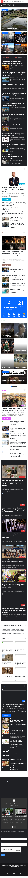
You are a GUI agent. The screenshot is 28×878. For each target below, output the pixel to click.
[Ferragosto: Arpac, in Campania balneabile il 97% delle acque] (5, 291)
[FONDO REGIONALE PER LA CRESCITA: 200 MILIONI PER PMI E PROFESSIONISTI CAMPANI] (5, 224)
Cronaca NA (4, 33)
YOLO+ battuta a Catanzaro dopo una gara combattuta (7, 352)
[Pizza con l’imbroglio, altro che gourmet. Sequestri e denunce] (5, 731)
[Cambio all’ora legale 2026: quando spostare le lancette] (5, 139)
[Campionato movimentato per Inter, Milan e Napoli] (5, 119)
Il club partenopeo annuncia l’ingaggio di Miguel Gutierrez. (20, 352)
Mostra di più (14, 679)
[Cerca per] (26, 5)
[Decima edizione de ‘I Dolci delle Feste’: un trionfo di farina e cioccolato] (5, 720)
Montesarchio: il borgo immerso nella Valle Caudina (20, 664)
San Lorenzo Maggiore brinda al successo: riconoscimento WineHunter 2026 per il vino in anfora (12, 483)
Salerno (24, 868)
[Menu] (1, 5)
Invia (3, 855)
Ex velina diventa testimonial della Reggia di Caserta (17, 278)
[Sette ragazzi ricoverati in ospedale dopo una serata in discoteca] (7, 37)
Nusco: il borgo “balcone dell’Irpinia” (7, 675)
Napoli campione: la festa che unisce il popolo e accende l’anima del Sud (20, 368)
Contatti (14, 870)
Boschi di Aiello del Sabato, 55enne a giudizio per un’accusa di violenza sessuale (14, 610)
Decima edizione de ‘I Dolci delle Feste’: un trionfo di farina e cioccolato (17, 720)
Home (3, 868)
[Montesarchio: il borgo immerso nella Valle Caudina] (20, 657)
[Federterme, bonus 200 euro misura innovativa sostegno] (5, 285)
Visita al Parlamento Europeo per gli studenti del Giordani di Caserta (14, 409)
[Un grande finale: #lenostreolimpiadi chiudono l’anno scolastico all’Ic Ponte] (5, 442)
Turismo (4, 233)
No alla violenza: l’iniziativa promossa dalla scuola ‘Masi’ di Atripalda (18, 423)
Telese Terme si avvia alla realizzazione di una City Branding (17, 269)
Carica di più (14, 619)
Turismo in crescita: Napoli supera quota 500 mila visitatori (7, 53)
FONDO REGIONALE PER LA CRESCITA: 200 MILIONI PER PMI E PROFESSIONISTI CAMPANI (17, 225)
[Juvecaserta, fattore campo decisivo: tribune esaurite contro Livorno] (7, 330)
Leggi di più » (7, 199)
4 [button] (14, 386)
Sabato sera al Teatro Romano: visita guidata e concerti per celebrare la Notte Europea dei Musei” (12, 254)
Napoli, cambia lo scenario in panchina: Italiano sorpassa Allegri (14, 94)
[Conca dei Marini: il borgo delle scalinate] (20, 670)
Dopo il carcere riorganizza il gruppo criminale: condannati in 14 (20, 42)
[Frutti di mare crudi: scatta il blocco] (5, 128)
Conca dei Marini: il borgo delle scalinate (20, 675)
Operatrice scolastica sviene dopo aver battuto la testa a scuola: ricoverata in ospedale (18, 436)
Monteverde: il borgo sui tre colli (7, 663)
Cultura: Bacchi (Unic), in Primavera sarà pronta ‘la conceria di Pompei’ (17, 219)
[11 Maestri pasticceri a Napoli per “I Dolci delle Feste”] (5, 726)
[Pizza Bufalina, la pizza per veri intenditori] (2, 767)
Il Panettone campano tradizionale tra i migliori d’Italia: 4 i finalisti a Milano (12, 758)
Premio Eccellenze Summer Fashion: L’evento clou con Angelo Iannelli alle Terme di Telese (13, 380)
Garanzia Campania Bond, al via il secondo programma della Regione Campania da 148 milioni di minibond (14, 204)
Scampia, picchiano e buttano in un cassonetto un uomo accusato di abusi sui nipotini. (7, 816)
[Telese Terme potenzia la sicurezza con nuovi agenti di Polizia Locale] (20, 48)
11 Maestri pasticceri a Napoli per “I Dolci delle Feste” (18, 725)
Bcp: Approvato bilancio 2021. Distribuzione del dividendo (13, 208)
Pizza (18, 685)
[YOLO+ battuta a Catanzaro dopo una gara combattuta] (7, 346)
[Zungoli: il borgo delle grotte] (20, 644)
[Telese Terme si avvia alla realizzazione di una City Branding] (5, 269)
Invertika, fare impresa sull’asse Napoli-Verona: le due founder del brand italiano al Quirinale (13, 213)
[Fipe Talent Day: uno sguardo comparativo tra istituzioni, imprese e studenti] (2, 446)
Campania (20, 57)
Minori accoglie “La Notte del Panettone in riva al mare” (13, 750)
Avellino (3, 10)
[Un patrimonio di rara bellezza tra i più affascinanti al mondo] (5, 109)
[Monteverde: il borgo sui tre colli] (7, 657)
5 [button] (15, 386)
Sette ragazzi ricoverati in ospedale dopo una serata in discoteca (7, 42)
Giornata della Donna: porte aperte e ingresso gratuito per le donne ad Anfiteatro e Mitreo (13, 156)
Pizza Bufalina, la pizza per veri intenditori (17, 768)
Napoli (7, 868)
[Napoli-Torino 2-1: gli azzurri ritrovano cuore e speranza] (5, 149)
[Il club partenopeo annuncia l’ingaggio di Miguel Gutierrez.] (20, 346)
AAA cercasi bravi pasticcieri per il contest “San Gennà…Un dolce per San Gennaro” (18, 763)
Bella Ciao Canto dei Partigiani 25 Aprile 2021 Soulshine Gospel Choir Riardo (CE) (20, 816)
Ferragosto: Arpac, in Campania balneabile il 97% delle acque (17, 291)
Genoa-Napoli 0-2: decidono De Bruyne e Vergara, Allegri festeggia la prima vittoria (13, 510)
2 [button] (12, 386)
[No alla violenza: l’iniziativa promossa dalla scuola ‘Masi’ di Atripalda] (2, 421)
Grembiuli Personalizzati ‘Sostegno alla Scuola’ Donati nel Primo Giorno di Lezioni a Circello (18, 429)
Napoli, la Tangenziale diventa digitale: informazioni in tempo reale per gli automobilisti (14, 73)
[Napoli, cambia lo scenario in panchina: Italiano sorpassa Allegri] (5, 98)
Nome (2, 836)
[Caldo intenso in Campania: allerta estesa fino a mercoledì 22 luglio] (5, 67)
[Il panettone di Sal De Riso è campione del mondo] (2, 736)
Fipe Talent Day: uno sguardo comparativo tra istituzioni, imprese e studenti (18, 448)
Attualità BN (17, 44)
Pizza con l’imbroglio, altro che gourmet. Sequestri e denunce (17, 732)
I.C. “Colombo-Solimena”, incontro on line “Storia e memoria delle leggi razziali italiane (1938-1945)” (17, 454)
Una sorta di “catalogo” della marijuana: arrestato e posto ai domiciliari (12, 536)
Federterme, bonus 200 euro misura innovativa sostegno (17, 284)
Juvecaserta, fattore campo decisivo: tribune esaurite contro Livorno (7, 338)
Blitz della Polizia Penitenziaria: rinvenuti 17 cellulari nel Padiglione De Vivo (13, 29)
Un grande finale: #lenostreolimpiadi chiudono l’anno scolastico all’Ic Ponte (18, 442)
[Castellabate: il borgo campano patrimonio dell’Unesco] (7, 644)
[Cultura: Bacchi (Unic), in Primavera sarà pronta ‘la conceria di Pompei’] (5, 219)
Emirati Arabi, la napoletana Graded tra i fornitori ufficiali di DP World (13, 189)
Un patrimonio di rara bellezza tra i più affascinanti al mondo (13, 104)
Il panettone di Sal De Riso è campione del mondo (17, 736)
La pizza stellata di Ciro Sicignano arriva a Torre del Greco (13, 754)
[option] (14, 31)
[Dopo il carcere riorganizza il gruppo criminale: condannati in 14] (20, 37)
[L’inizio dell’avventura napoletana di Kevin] (7, 361)
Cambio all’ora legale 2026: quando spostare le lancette (13, 134)
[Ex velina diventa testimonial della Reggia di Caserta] (5, 279)
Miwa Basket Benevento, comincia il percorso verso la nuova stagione (14, 561)
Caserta (20, 868)
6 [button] (16, 386)
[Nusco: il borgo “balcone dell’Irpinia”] (7, 670)
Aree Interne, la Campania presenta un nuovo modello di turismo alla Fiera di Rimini (13, 274)
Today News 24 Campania (14, 804)
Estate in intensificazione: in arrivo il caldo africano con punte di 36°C (13, 85)
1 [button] (11, 386)
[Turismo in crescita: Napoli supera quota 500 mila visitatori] (7, 48)
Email (2, 842)
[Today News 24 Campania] (8, 5)
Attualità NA (4, 44)
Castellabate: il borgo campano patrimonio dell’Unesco (7, 651)
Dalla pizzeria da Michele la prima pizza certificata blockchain (13, 705)
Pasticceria (14, 685)
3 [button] (13, 386)
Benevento (18, 390)
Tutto (16, 57)
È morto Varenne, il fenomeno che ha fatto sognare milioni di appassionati (13, 586)
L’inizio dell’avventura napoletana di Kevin (7, 366)
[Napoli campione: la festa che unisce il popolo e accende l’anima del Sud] (20, 361)
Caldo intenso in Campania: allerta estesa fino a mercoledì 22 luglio (12, 62)
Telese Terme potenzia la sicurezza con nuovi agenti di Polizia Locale (20, 53)
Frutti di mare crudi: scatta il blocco (13, 125)
